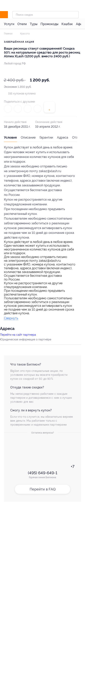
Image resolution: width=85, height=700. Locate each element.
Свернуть (11, 318)
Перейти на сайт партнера (18, 334)
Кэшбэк (67, 24)
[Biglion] (8, 14)
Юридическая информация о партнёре (25, 339)
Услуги (9, 24)
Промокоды (49, 24)
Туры (33, 24)
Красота (25, 33)
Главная (8, 33)
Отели (22, 24)
